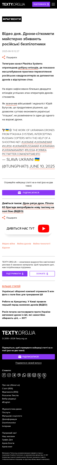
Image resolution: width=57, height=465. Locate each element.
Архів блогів (8, 443)
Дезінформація (9, 419)
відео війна (9, 243)
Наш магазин (8, 436)
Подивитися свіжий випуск (29, 363)
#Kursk (7, 146)
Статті (5, 388)
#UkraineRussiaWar (26, 146)
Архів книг (7, 446)
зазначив (11, 103)
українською (20, 457)
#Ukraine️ (27, 142)
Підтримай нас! (9, 433)
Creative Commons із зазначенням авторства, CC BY (29, 455)
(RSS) (10, 388)
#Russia (30, 150)
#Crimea (41, 150)
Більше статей (11, 286)
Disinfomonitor (9, 422)
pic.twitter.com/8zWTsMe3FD (21, 154)
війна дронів (24, 243)
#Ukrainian (47, 146)
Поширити (11, 57)
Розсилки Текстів (10, 395)
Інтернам (6, 426)
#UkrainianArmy (13, 150)
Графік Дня (7, 439)
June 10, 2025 (42, 166)
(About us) (15, 385)
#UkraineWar (43, 142)
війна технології (42, 243)
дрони (6, 247)
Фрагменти (7, 392)
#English (6, 402)
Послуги (6, 412)
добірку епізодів (28, 67)
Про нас (6, 385)
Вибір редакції (9, 398)
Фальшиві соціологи (12, 416)
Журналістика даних (12, 409)
